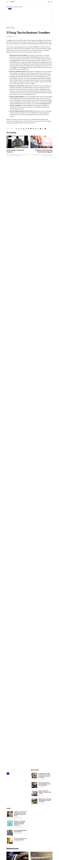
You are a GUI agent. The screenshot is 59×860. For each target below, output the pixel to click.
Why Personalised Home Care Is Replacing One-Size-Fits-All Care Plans (44, 784)
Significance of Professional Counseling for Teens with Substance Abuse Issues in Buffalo (20, 813)
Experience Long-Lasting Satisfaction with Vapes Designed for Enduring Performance (19, 823)
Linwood (12, 27)
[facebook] (19, 129)
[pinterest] (21, 129)
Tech (9, 854)
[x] (16, 129)
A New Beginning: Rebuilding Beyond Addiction (20, 831)
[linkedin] (24, 129)
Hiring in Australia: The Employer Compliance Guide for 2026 (44, 792)
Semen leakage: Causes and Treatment (15, 151)
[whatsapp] (38, 129)
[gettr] (43, 129)
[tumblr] (26, 129)
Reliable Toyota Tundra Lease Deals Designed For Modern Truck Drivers (44, 800)
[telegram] (40, 129)
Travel (10, 8)
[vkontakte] (33, 129)
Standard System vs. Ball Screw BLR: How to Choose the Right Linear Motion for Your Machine (44, 775)
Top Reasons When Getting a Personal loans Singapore (44, 151)
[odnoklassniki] (36, 129)
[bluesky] (45, 129)
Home (34, 854)
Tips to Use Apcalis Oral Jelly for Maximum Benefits (20, 839)
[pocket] (31, 129)
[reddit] (28, 129)
